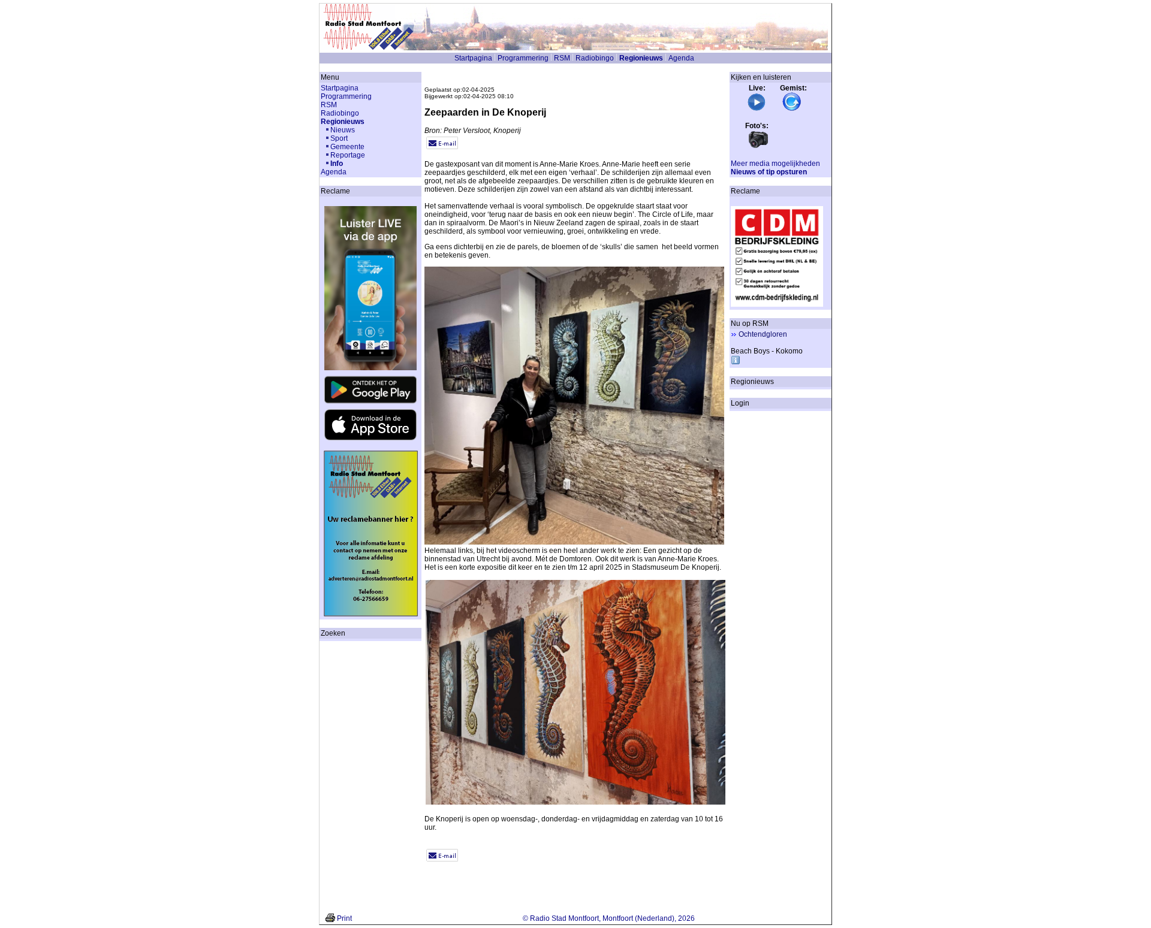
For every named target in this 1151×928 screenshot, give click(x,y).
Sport (339, 138)
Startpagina (473, 58)
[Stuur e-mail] (442, 147)
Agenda (681, 58)
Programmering (523, 58)
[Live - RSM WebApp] (756, 109)
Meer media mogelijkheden (775, 163)
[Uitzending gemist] (792, 109)
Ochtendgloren (763, 334)
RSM (562, 58)
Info (336, 163)
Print (344, 918)
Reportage (347, 155)
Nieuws (342, 130)
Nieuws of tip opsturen (769, 172)
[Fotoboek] (758, 147)
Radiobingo (595, 58)
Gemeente (347, 147)
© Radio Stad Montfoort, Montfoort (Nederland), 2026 (609, 918)
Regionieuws (641, 58)
